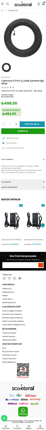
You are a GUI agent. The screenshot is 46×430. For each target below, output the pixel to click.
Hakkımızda (7, 289)
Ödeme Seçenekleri (9, 187)
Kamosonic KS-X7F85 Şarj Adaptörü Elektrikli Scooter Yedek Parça (12, 239)
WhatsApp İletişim (9, 340)
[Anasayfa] (3, 10)
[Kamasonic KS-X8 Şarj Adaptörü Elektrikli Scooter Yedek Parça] (34, 220)
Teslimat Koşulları (9, 333)
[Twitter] (9, 278)
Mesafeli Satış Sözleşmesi (12, 318)
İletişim (5, 295)
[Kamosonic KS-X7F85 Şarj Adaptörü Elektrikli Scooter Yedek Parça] (12, 220)
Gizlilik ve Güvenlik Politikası (13, 321)
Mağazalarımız (8, 292)
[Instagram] (15, 278)
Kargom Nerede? (9, 359)
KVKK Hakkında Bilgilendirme (13, 325)
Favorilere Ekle (12, 225)
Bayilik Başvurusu (9, 302)
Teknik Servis (7, 299)
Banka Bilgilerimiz (9, 362)
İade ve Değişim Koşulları (12, 311)
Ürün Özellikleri (7, 159)
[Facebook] (4, 278)
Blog (4, 348)
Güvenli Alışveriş (8, 336)
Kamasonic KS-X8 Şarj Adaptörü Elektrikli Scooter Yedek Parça (34, 239)
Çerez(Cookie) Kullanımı (12, 314)
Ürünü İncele (16, 225)
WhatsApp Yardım (9, 355)
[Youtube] (20, 278)
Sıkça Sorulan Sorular (10, 351)
